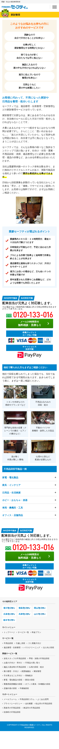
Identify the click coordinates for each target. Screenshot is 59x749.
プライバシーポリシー (13, 703)
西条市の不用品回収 (12, 708)
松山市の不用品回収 (44, 703)
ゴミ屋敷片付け (34, 643)
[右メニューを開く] (54, 7)
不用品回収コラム (27, 699)
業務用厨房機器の (13, 684)
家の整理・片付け (11, 671)
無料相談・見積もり (29, 323)
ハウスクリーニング (31, 647)
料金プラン (36, 632)
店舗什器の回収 (10, 688)
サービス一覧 (23, 632)
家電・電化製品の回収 (13, 680)
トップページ (9, 632)
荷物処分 (29, 675)
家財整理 (37, 671)
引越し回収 (20, 643)
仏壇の (36, 667)
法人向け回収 (48, 647)
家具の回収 (30, 680)
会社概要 (29, 703)
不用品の (32, 663)
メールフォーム (10, 699)
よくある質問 (43, 699)
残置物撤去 (26, 671)
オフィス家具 (37, 684)
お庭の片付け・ (13, 663)
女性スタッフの (15, 658)
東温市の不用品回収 (31, 708)
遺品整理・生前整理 (12, 647)
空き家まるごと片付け (13, 675)
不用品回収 (8, 643)
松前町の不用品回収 (12, 712)
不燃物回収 (24, 688)
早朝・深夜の (39, 658)
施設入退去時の (15, 667)
